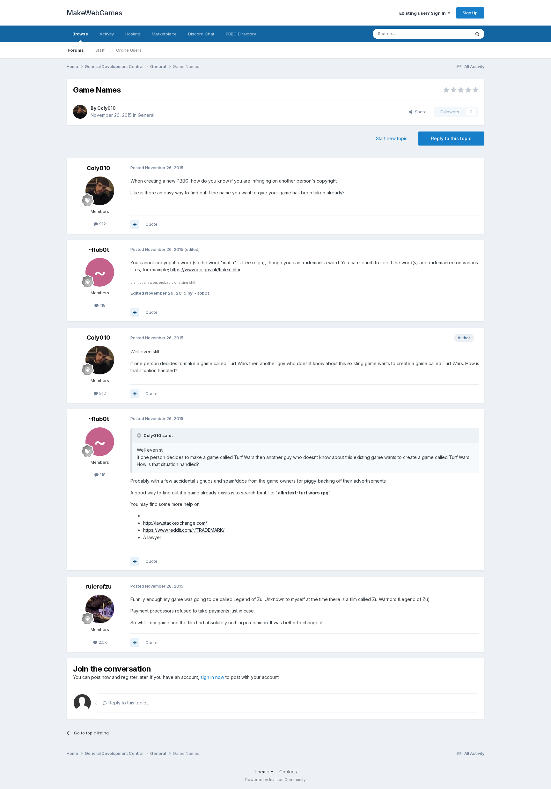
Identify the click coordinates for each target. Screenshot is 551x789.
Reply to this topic (451, 138)
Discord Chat (201, 33)
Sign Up (470, 12)
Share (419, 111)
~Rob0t (98, 249)
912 (102, 223)
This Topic (452, 33)
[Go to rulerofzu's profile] (99, 609)
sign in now (212, 677)
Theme (262, 771)
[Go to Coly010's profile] (80, 112)
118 (102, 305)
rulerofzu (98, 586)
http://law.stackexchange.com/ (175, 523)
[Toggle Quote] (140, 435)
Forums (76, 50)
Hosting (132, 33)
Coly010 (106, 108)
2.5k (102, 642)
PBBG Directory (241, 33)
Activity (106, 33)
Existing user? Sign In (423, 13)
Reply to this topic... (128, 702)
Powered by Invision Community (275, 779)
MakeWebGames (94, 13)
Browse (80, 33)
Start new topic (392, 138)
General (146, 115)
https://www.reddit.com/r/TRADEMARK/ (183, 530)
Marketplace (164, 33)
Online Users (129, 50)
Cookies (288, 771)
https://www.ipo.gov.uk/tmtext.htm (205, 269)
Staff (100, 50)
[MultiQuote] (134, 224)
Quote (151, 224)
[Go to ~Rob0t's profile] (99, 272)
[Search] (477, 34)
